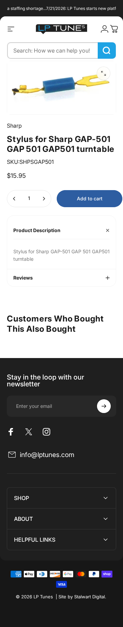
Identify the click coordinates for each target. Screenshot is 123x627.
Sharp (14, 125)
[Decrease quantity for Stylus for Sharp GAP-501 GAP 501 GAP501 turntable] (14, 198)
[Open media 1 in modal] (103, 73)
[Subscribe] (104, 406)
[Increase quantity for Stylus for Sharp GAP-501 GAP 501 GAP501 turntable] (44, 198)
